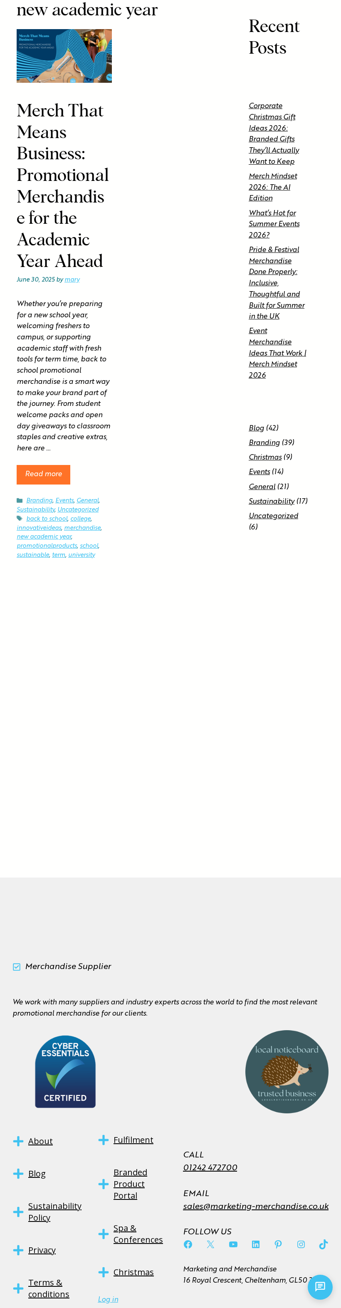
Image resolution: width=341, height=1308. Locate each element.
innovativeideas (39, 528)
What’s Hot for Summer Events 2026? (274, 224)
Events (64, 501)
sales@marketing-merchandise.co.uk (256, 1207)
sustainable (33, 555)
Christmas (265, 457)
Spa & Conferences (138, 1233)
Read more (43, 474)
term (58, 555)
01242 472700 (210, 1168)
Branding (39, 501)
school (89, 546)
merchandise (82, 528)
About (40, 1141)
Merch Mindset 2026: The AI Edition (273, 187)
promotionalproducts (47, 546)
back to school (46, 519)
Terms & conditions (48, 1288)
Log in (108, 1299)
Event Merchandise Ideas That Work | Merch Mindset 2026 (277, 353)
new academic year (44, 537)
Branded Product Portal (130, 1184)
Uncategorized (78, 510)
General (88, 501)
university (81, 555)
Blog (256, 428)
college (80, 519)
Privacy (42, 1250)
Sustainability (35, 510)
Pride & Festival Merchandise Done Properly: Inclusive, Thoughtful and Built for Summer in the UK (276, 283)
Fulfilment (133, 1139)
